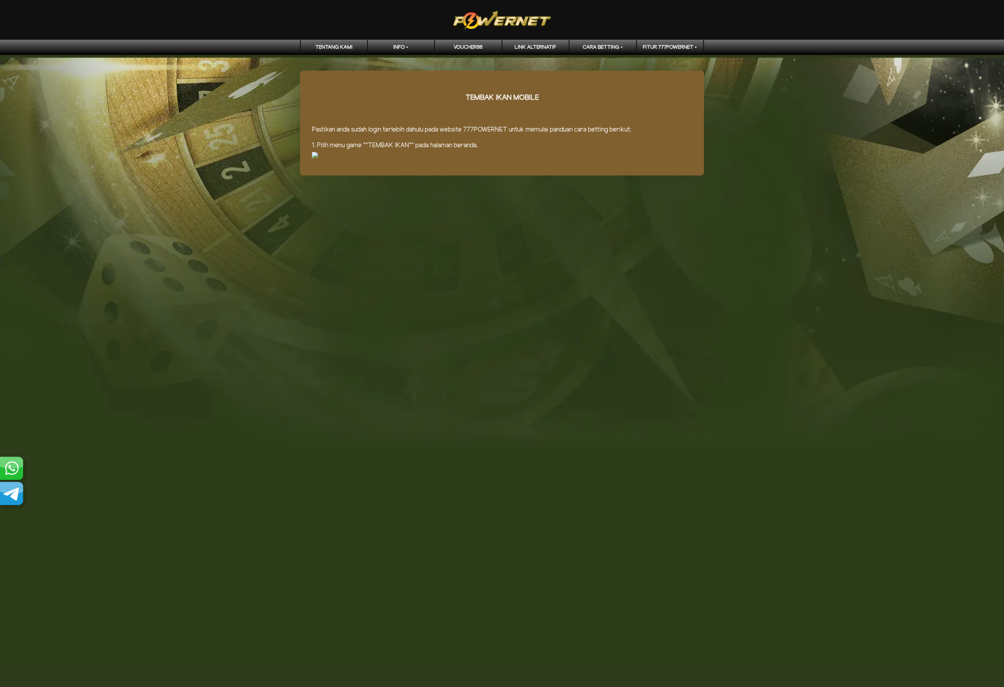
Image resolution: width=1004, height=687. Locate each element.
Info (399, 47)
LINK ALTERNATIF (535, 47)
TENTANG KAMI (334, 47)
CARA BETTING (601, 47)
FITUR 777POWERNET (668, 47)
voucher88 (468, 47)
